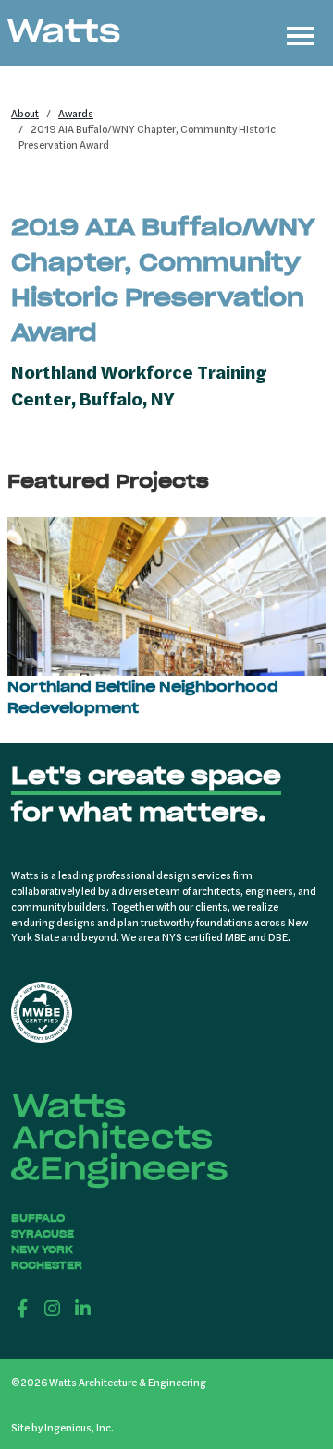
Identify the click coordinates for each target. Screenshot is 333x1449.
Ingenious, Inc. (79, 1426)
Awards (75, 112)
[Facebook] (22, 1308)
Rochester (46, 1265)
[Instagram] (53, 1308)
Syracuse (42, 1233)
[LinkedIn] (82, 1308)
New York (42, 1249)
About (25, 112)
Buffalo (38, 1218)
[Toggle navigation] (301, 33)
